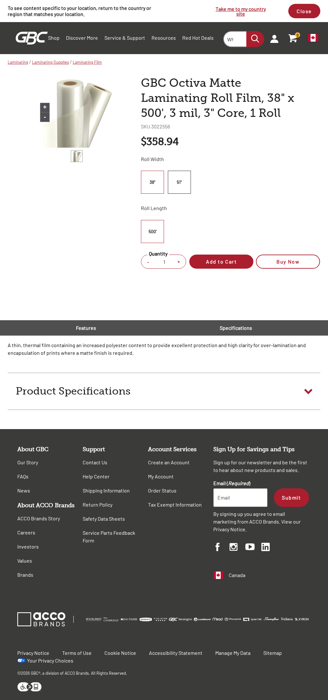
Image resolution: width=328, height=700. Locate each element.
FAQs (23, 476)
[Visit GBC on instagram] (237, 548)
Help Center (96, 476)
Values (24, 561)
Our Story (27, 462)
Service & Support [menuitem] (124, 38)
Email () (231, 483)
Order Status (162, 490)
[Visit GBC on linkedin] (269, 548)
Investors (28, 546)
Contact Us (95, 462)
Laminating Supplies (50, 62)
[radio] (153, 182)
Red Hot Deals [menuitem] (198, 38)
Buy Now (287, 261)
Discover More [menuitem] (82, 38)
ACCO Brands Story (38, 518)
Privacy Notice (229, 529)
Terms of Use (77, 653)
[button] (164, 391)
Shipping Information (106, 490)
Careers (26, 532)
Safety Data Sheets (104, 519)
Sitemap (272, 653)
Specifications (236, 328)
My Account (161, 476)
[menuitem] (272, 38)
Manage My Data (232, 653)
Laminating (18, 62)
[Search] (255, 39)
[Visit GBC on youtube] (253, 547)
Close (304, 11)
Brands (25, 575)
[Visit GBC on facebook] (221, 548)
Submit (291, 497)
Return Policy (97, 504)
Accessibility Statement (175, 653)
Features (86, 328)
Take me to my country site (241, 11)
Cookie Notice (120, 653)
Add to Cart (221, 261)
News (23, 490)
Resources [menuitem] (164, 38)
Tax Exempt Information (175, 504)
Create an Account (169, 462)
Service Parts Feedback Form (109, 536)
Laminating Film (87, 62)
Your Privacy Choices (50, 660)
